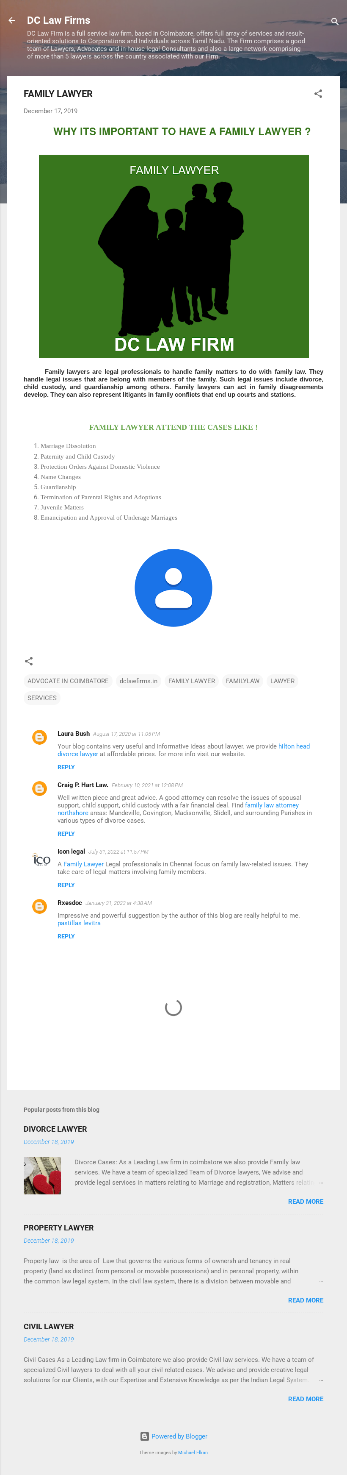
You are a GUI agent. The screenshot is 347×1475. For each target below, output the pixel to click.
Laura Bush (74, 734)
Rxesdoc (70, 903)
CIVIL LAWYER (49, 1326)
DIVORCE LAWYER (55, 1128)
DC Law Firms (58, 20)
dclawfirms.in (138, 681)
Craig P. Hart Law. (83, 785)
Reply (66, 767)
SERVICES (42, 698)
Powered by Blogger (178, 1436)
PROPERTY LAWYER (59, 1227)
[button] (318, 95)
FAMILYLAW (242, 681)
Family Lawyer (84, 864)
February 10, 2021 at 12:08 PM (147, 785)
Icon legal (71, 851)
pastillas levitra (79, 923)
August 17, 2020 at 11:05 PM (126, 734)
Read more (305, 1201)
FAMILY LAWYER (191, 681)
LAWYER (282, 681)
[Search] (335, 23)
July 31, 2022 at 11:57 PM (118, 852)
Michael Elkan (193, 1453)
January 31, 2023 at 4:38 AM (118, 903)
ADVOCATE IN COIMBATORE (68, 681)
